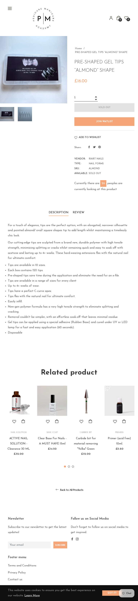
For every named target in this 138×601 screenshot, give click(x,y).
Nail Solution (19, 432)
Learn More (32, 595)
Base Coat (52, 432)
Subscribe (60, 545)
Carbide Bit (86, 432)
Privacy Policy (17, 572)
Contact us (15, 579)
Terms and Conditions (22, 565)
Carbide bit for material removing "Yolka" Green (86, 443)
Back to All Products (71, 489)
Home (78, 48)
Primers (119, 432)
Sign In (111, 18)
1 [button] (65, 467)
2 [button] (69, 467)
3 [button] (73, 467)
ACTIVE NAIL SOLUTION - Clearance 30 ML (19, 443)
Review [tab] (79, 212)
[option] (18, 427)
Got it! (112, 593)
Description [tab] (58, 212)
